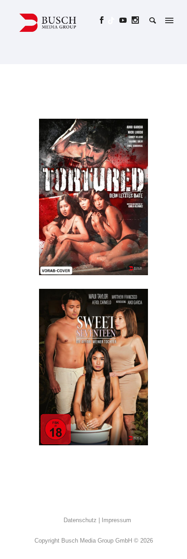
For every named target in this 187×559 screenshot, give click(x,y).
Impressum (116, 520)
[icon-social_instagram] (135, 20)
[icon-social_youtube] (125, 20)
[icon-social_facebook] (104, 20)
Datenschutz (80, 520)
